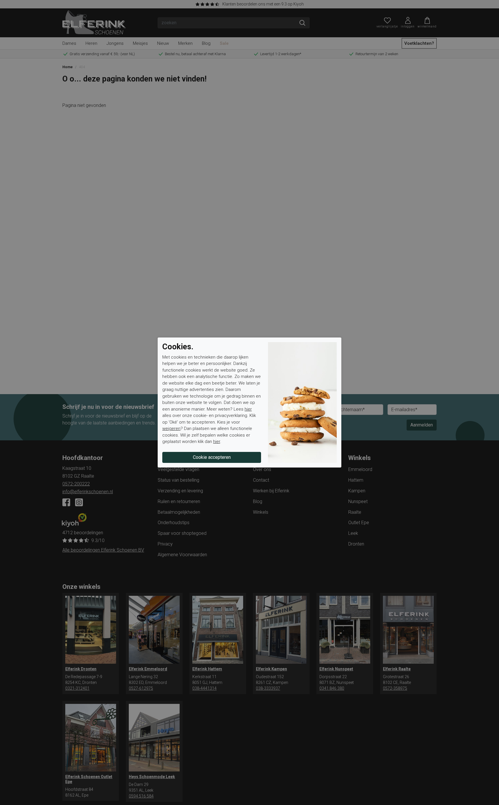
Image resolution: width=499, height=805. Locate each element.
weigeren (171, 428)
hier (248, 409)
